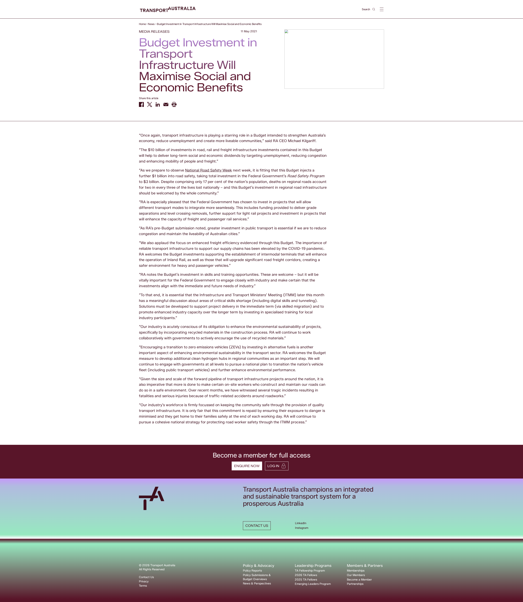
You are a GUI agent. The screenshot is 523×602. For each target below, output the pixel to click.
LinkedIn (300, 523)
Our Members (356, 575)
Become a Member (359, 579)
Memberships (355, 570)
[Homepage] (168, 9)
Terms (143, 585)
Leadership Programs (313, 565)
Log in (273, 466)
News (151, 24)
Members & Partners (365, 565)
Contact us (256, 526)
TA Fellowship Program (310, 570)
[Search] (373, 9)
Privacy (144, 581)
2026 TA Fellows (306, 575)
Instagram (301, 528)
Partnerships (355, 584)
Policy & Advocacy (258, 565)
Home (142, 24)
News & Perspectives (257, 583)
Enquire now (247, 466)
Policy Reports (252, 570)
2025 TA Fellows (306, 579)
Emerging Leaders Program (313, 584)
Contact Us (146, 577)
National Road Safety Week (208, 170)
